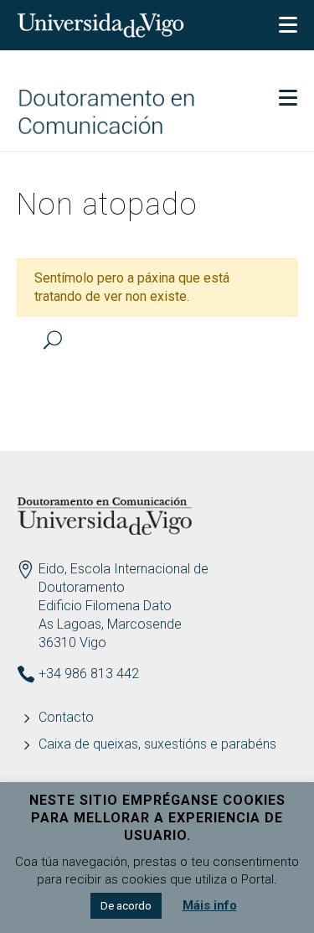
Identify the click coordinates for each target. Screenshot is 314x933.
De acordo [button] (126, 905)
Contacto (66, 717)
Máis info (210, 905)
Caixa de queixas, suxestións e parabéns (157, 744)
